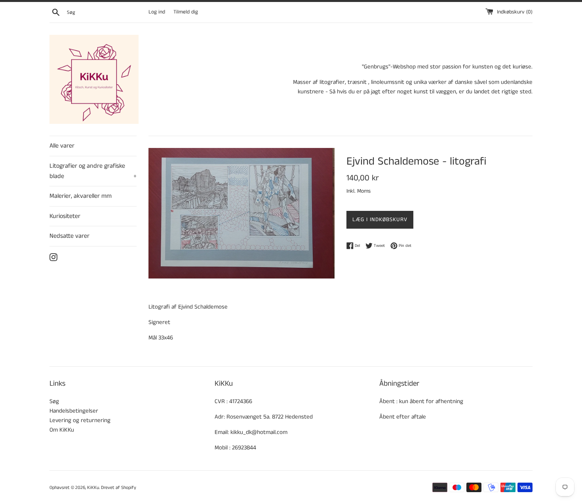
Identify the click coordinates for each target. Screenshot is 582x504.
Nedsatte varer (69, 236)
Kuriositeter (64, 216)
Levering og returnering (79, 420)
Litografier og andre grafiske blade (93, 171)
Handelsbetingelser (73, 411)
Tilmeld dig (185, 12)
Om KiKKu (61, 430)
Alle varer (61, 145)
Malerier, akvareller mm (80, 196)
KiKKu (93, 487)
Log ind (156, 12)
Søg (54, 401)
